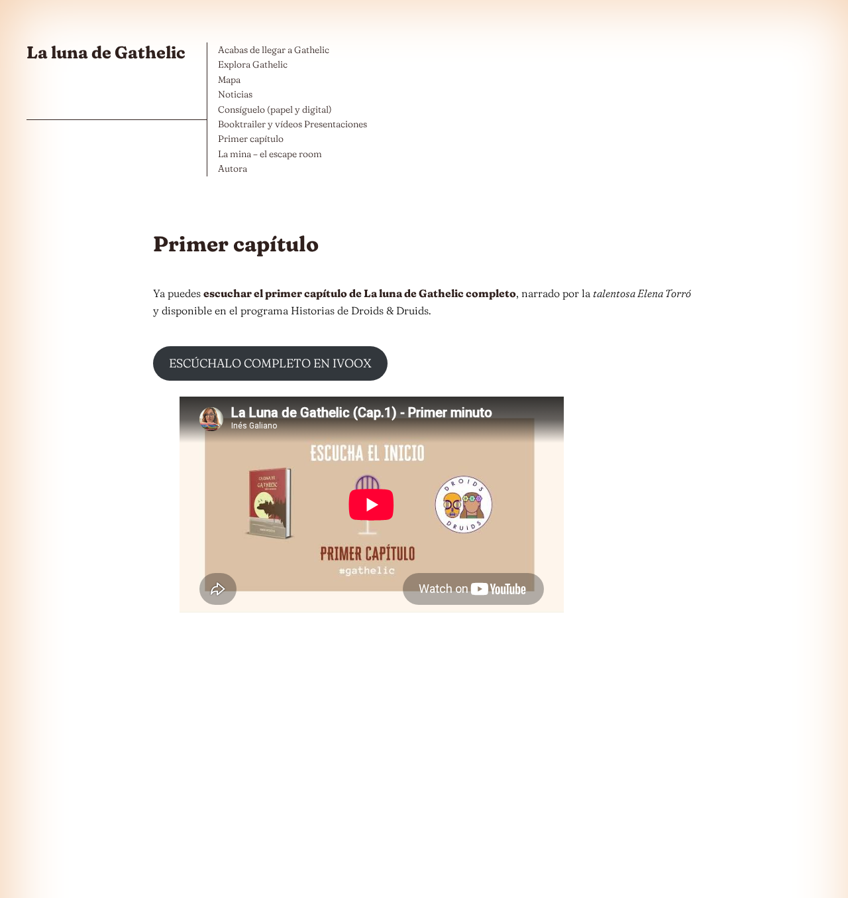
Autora (232, 168)
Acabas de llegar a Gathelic (273, 50)
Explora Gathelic (253, 64)
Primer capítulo (251, 139)
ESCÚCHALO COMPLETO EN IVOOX (270, 363)
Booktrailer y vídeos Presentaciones (292, 124)
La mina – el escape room (270, 154)
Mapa (229, 80)
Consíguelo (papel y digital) (275, 109)
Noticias (235, 94)
